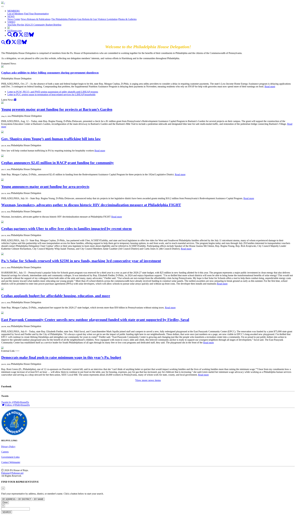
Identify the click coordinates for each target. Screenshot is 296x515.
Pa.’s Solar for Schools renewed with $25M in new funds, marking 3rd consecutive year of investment (81, 261)
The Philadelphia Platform (64, 19)
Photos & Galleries (127, 19)
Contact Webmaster (10, 462)
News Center (13, 19)
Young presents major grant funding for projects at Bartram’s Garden (56, 109)
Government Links (10, 457)
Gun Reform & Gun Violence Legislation (97, 19)
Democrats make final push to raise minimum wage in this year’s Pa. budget (61, 357)
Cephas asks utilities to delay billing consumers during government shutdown (50, 72)
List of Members (15, 13)
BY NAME (38, 499)
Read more (270, 86)
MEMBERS (13, 11)
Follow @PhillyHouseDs (17, 405)
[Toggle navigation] (2, 6)
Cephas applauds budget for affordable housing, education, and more (55, 296)
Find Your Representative (36, 13)
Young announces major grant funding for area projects (45, 187)
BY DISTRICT (24, 499)
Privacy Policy (8, 446)
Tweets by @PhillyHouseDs (15, 402)
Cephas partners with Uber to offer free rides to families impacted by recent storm (66, 229)
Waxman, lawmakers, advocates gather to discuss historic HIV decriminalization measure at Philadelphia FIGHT (91, 205)
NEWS (10, 16)
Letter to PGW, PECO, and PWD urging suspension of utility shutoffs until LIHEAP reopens (52, 91)
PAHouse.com (14, 30)
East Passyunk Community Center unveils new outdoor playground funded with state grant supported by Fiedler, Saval (95, 320)
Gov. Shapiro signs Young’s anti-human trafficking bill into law (51, 139)
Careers (5, 451)
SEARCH (6, 512)
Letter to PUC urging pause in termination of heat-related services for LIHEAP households (51, 94)
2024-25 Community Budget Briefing (43, 24)
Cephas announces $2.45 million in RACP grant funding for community (57, 163)
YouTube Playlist (15, 24)
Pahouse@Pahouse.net (12, 473)
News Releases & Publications (36, 19)
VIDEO (11, 22)
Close (5, 502)
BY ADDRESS (8, 499)
